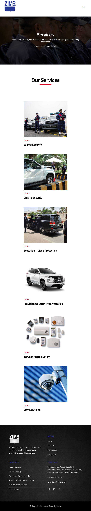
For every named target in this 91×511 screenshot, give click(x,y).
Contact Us (52, 455)
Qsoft (59, 506)
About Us (51, 446)
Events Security (15, 468)
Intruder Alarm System (18, 485)
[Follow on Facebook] (49, 489)
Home (50, 442)
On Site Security (15, 472)
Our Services (52, 450)
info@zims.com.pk (59, 482)
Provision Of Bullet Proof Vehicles (21, 481)
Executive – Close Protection (20, 476)
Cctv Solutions (14, 489)
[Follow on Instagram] (59, 489)
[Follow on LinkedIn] (54, 489)
